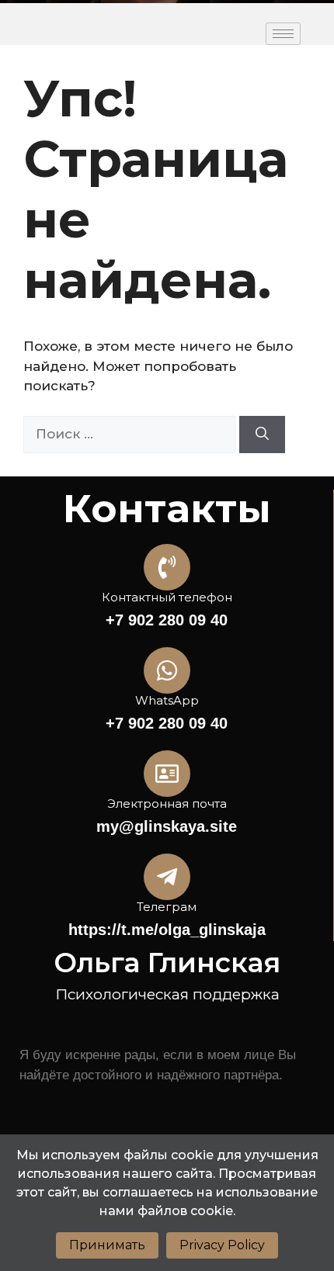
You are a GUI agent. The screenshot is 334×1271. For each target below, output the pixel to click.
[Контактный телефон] (167, 567)
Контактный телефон (167, 597)
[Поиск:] (131, 434)
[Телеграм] (167, 877)
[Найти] (262, 434)
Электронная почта (167, 803)
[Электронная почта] (167, 773)
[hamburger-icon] (283, 34)
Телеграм (167, 906)
